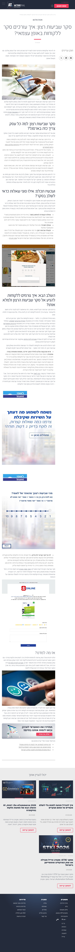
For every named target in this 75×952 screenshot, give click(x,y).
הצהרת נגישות (21, 916)
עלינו (45, 903)
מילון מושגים (64, 910)
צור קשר (44, 916)
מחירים (44, 910)
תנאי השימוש (21, 910)
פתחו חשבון (61, 6)
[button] (71, 58)
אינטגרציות (64, 916)
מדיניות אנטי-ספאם (19, 903)
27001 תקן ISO (20, 913)
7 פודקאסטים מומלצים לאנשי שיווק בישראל (36, 750)
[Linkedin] (56, 920)
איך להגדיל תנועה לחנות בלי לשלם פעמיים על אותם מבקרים (56, 806)
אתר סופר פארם (25, 569)
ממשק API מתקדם (62, 913)
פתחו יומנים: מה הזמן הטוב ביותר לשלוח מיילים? (35, 747)
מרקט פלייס (43, 913)
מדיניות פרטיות (20, 907)
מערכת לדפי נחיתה (30, 339)
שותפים (44, 907)
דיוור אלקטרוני (69, 801)
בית (55, 14)
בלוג (51, 14)
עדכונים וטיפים (32, 801)
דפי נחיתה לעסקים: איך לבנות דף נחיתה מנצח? (35, 745)
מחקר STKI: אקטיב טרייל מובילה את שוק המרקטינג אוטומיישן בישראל (57, 863)
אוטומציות (37, 42)
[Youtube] (58, 920)
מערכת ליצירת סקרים (15, 663)
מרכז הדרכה (64, 903)
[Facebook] (57, 920)
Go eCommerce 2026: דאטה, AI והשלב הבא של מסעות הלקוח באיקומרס (19, 808)
